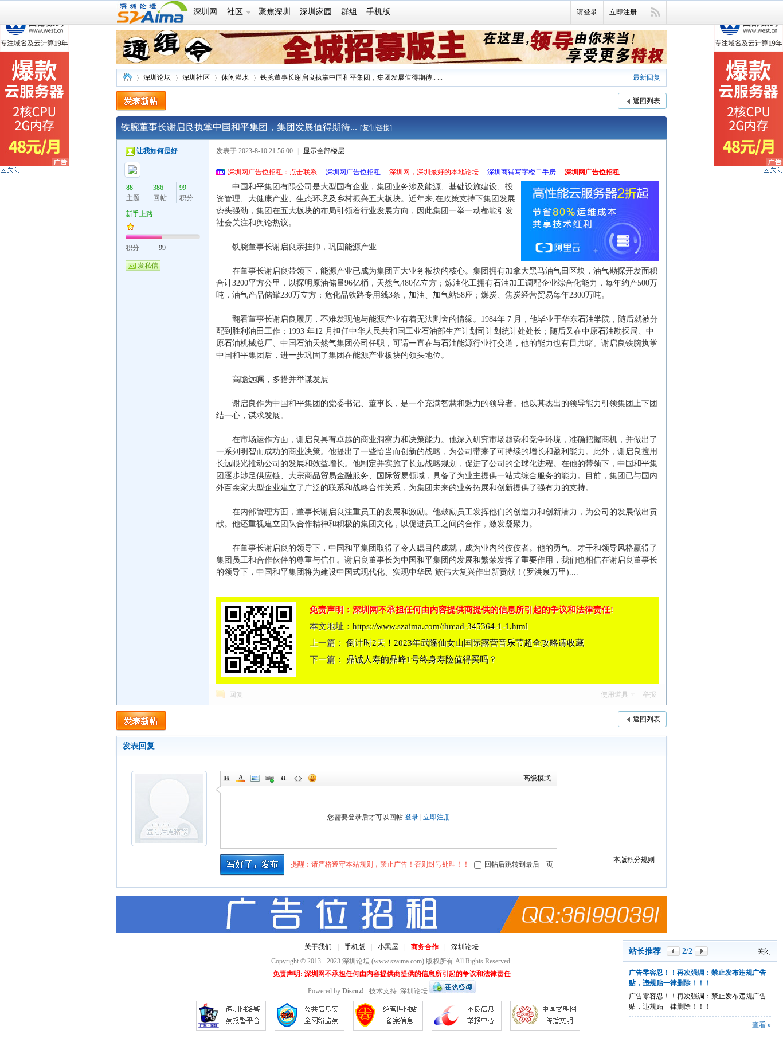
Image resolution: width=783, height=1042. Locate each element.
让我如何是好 (157, 151)
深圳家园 (316, 11)
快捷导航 (655, 13)
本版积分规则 (634, 860)
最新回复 (646, 77)
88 (129, 188)
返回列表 (646, 101)
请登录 (587, 12)
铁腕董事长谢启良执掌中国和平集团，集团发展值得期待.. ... (351, 77)
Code (298, 778)
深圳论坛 (127, 77)
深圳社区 (196, 77)
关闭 (764, 951)
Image (255, 778)
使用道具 (614, 694)
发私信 (148, 266)
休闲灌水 (235, 77)
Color (240, 778)
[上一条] (673, 951)
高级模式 (537, 778)
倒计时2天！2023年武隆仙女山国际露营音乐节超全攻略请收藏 (465, 642)
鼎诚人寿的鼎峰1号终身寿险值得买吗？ (421, 659)
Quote (283, 778)
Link (269, 778)
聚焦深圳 (275, 11)
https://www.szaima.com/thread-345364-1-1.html (440, 626)
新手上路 (139, 214)
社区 (235, 11)
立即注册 (623, 12)
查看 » (761, 1025)
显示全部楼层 (323, 151)
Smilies (312, 778)
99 (182, 188)
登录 (411, 817)
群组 (349, 11)
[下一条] (701, 951)
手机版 (378, 11)
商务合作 (425, 947)
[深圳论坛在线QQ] (452, 991)
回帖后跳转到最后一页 (518, 864)
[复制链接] (376, 128)
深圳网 (205, 11)
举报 (649, 694)
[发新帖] (141, 101)
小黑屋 (388, 947)
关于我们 (318, 947)
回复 (236, 694)
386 (158, 188)
